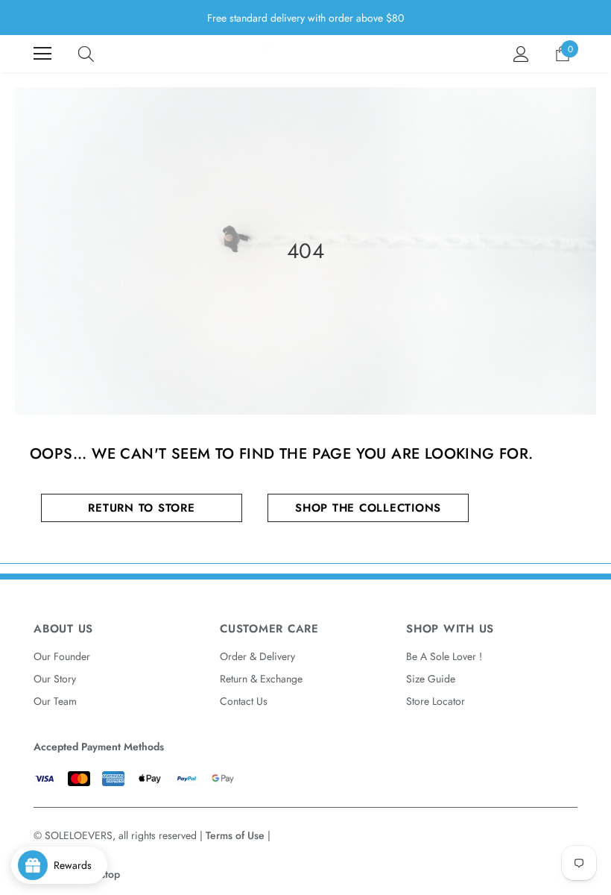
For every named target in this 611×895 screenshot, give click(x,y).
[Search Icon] (86, 53)
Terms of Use (235, 835)
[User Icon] (521, 54)
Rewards (77, 865)
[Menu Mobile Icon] (42, 54)
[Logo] (305, 53)
